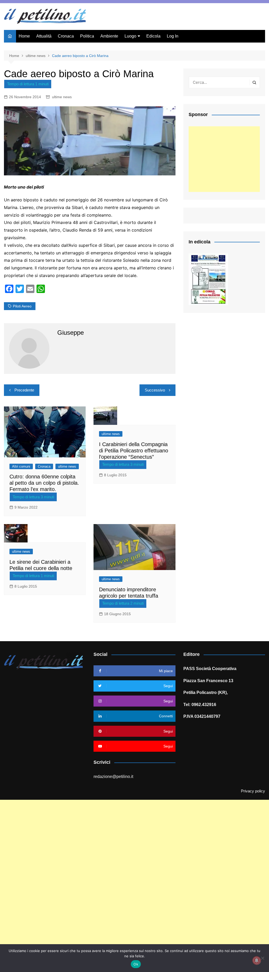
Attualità (43, 36)
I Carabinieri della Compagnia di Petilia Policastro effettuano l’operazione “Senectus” (133, 450)
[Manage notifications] (256, 960)
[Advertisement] (224, 159)
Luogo (130, 36)
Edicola (153, 36)
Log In (172, 36)
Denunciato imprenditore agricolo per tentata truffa (128, 593)
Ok (135, 964)
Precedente (24, 390)
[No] (262, 958)
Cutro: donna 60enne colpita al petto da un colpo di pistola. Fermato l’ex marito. (44, 483)
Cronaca (66, 36)
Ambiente (109, 36)
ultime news (62, 97)
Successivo (155, 390)
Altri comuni (21, 466)
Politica (87, 36)
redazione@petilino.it (113, 776)
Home (24, 36)
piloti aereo (22, 306)
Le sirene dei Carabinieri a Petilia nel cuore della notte (40, 565)
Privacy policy (253, 791)
